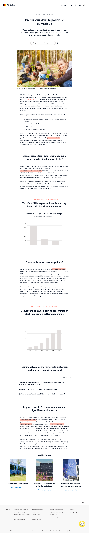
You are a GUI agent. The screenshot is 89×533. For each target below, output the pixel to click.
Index (42, 530)
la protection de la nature (28, 419)
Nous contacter (35, 530)
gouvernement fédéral (53, 138)
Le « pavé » (5, 530)
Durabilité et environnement (56, 509)
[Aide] (57, 43)
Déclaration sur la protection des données (19, 530)
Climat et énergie (36, 514)
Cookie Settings (62, 530)
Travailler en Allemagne (19, 517)
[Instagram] (79, 512)
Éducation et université (19, 519)
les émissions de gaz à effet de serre (31, 171)
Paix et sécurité (35, 512)
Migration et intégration (37, 519)
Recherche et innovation (37, 509)
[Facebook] (70, 512)
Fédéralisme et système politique (22, 514)
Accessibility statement (51, 530)
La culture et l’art (54, 514)
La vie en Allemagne (54, 517)
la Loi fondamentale (26, 424)
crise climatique (30, 99)
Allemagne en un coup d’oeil (21, 509)
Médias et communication (38, 517)
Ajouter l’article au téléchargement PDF (44, 43)
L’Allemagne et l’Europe (20, 512)
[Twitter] (73, 512)
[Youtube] (76, 512)
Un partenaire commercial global (57, 512)
